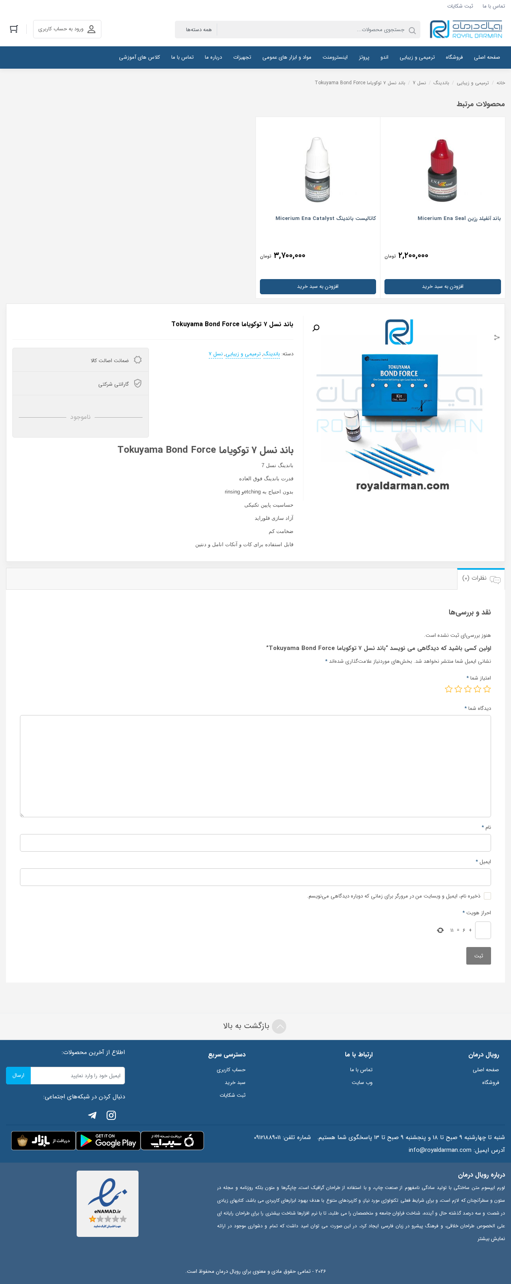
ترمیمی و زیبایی (473, 83)
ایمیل (483, 862)
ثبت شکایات (460, 6)
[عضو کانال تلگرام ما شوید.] (92, 1117)
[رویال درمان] (466, 30)
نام (486, 827)
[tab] (481, 578)
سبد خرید (235, 1082)
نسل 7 (419, 83)
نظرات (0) (474, 578)
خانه (501, 83)
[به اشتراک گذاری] (497, 338)
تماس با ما (494, 6)
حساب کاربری (231, 1070)
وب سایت (362, 1082)
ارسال (18, 1075)
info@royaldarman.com (440, 1150)
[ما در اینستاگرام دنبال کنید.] (111, 1117)
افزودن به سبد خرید (442, 286)
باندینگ (441, 83)
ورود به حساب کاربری (60, 29)
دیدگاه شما (477, 708)
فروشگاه (490, 1082)
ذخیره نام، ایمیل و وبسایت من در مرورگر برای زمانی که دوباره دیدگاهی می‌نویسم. (393, 896)
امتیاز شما (478, 678)
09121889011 (267, 1137)
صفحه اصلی (486, 1070)
